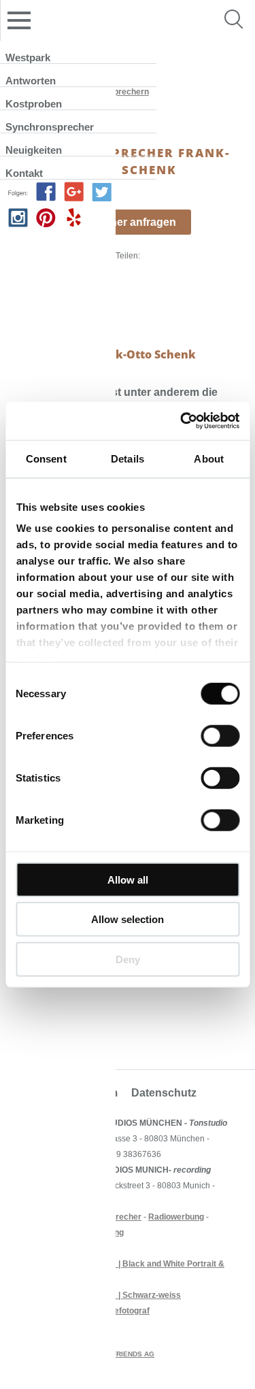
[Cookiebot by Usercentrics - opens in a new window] (181, 421)
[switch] (220, 735)
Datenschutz (164, 1093)
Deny (128, 959)
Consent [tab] (46, 458)
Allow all (127, 879)
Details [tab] (127, 458)
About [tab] (209, 458)
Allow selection (127, 919)
